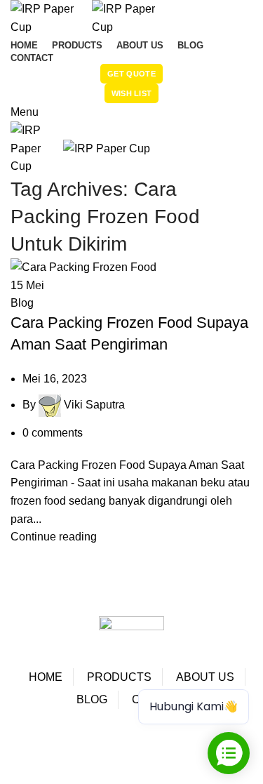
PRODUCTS (119, 677)
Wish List (132, 93)
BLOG (91, 699)
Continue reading (54, 537)
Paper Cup (48, 739)
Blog (22, 303)
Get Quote (131, 73)
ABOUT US (205, 677)
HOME (45, 677)
